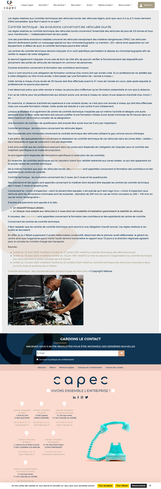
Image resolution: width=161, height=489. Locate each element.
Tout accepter (105, 485)
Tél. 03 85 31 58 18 (26, 452)
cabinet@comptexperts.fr (53, 454)
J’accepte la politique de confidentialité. (57, 359)
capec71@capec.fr (64, 425)
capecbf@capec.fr (42, 425)
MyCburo (148, 5)
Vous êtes (42, 5)
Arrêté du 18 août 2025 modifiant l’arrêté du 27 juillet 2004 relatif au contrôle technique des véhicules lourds (74, 252)
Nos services (59, 5)
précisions (77, 169)
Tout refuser (122, 485)
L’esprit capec (27, 5)
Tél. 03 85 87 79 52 (64, 422)
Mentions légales (66, 367)
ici (29, 34)
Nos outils (75, 5)
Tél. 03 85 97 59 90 (25, 481)
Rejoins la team (105, 5)
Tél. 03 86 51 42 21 (41, 422)
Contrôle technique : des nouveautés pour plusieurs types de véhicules (47, 271)
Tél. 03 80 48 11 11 (22, 422)
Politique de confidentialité (90, 367)
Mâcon (53, 367)
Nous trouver (124, 5)
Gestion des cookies (114, 367)
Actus (89, 5)
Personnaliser (139, 485)
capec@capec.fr (22, 425)
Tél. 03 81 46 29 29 (53, 452)
